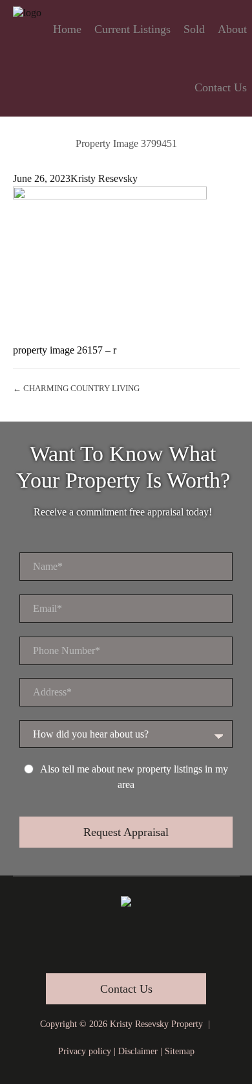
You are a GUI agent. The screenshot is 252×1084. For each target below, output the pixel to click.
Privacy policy (84, 1051)
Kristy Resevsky (104, 178)
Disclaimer (138, 1051)
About (232, 29)
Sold (194, 29)
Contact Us (220, 87)
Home (67, 29)
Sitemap (179, 1051)
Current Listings (132, 29)
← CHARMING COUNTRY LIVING (76, 388)
